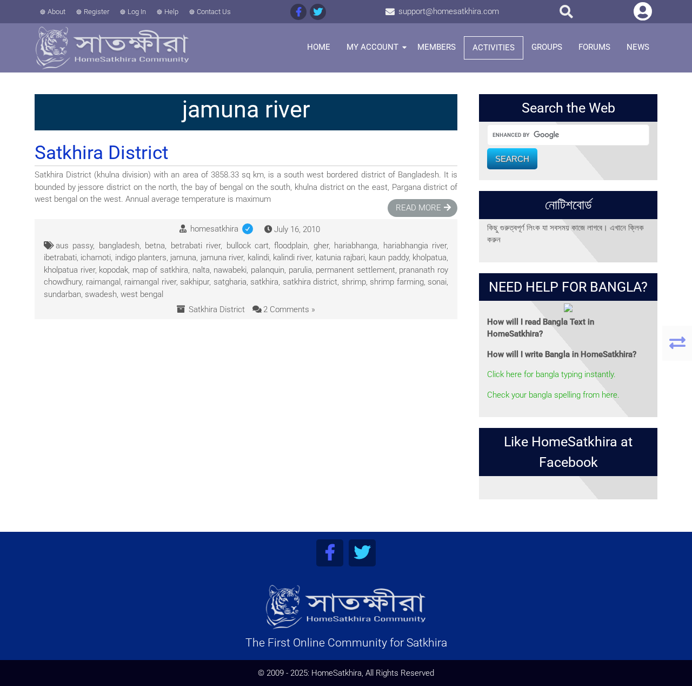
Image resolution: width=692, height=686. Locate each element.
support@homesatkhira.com (448, 11)
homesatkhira (223, 229)
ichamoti (96, 257)
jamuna (183, 257)
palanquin (267, 270)
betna (155, 245)
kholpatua (429, 257)
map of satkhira (160, 270)
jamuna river (222, 257)
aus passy (74, 245)
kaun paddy (388, 257)
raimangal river (150, 282)
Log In (137, 12)
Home (318, 47)
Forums (594, 47)
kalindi (258, 257)
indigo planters (141, 257)
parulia (300, 270)
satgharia (230, 282)
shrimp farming (397, 282)
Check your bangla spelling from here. (553, 395)
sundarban (62, 294)
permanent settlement (355, 270)
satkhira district (310, 282)
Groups (546, 47)
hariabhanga (355, 245)
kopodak (113, 270)
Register (96, 12)
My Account (372, 47)
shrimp (354, 282)
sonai (437, 282)
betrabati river (196, 245)
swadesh (101, 294)
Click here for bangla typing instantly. (551, 374)
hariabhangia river (415, 245)
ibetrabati (60, 257)
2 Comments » (289, 309)
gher (321, 245)
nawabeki (230, 270)
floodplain (291, 245)
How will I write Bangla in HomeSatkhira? (561, 354)
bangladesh (119, 245)
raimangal (103, 282)
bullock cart (248, 245)
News (638, 47)
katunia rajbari (340, 257)
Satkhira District (217, 309)
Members (436, 47)
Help (171, 12)
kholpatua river (69, 270)
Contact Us (214, 12)
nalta (201, 270)
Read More (418, 208)
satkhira (264, 282)
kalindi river (292, 257)
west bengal (142, 294)
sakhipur (194, 282)
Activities (494, 47)
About (56, 12)
